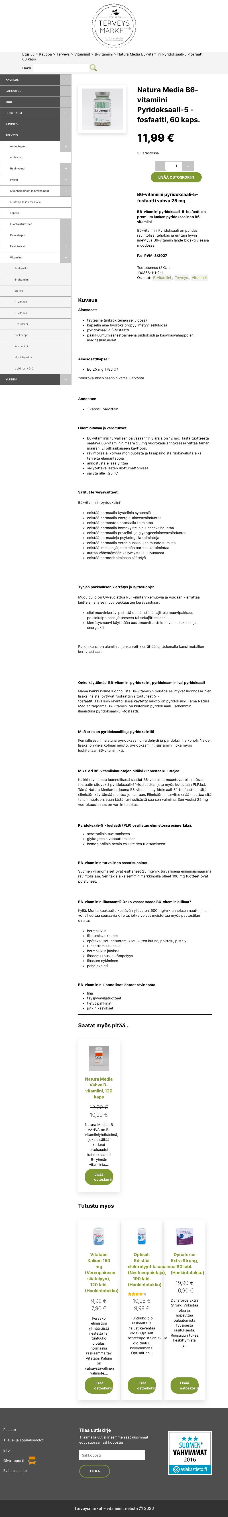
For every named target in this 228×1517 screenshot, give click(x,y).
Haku (26, 68)
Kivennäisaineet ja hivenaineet (29, 190)
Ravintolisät (17, 246)
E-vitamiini (21, 324)
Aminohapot (18, 146)
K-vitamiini (21, 346)
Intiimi (14, 179)
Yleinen (11, 379)
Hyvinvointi (17, 168)
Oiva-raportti (14, 1460)
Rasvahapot (18, 235)
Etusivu (28, 54)
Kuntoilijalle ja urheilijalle (25, 202)
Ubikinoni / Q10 (24, 368)
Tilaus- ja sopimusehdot (23, 1440)
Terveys (63, 54)
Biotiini (18, 290)
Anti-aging (16, 157)
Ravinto (12, 124)
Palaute (9, 1429)
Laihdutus (13, 91)
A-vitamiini (21, 268)
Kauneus (12, 79)
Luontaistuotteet (21, 224)
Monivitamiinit (23, 357)
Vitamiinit (82, 54)
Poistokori (14, 113)
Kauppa (45, 54)
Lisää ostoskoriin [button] (103, 1177)
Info (6, 1450)
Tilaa (94, 1471)
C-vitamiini (21, 301)
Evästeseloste (15, 1470)
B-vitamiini (104, 54)
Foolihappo (21, 335)
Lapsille (15, 213)
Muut (10, 101)
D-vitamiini (21, 313)
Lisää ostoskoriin (176, 177)
